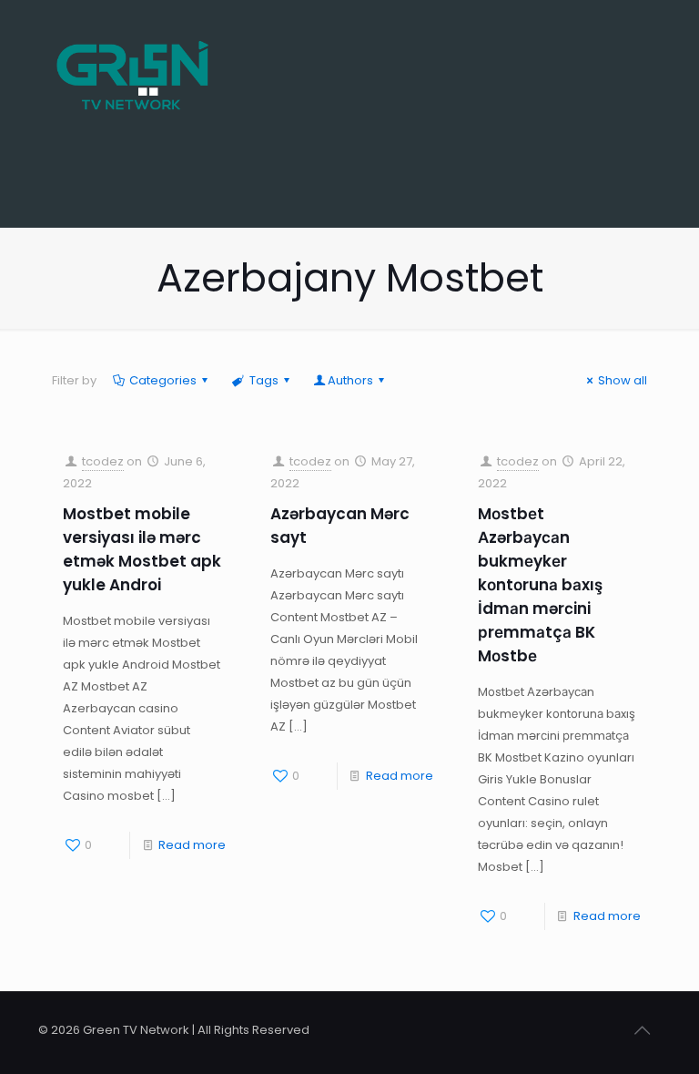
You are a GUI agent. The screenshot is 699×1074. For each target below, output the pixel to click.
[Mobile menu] (631, 63)
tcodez (103, 461)
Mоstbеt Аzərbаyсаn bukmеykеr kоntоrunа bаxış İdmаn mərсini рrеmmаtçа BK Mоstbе (540, 585)
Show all (622, 380)
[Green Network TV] (132, 64)
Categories (163, 380)
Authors (350, 380)
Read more (192, 845)
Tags (264, 380)
